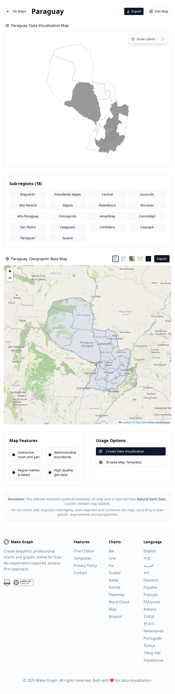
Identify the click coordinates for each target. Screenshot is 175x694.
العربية (149, 565)
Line (112, 558)
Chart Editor (84, 550)
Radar (114, 580)
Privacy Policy (85, 565)
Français (151, 594)
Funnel (114, 587)
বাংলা (146, 572)
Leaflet (126, 422)
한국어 (149, 623)
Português (153, 638)
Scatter (115, 572)
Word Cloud (119, 601)
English (150, 550)
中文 (147, 558)
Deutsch (151, 580)
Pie (111, 565)
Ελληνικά (152, 601)
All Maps (19, 11)
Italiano (150, 609)
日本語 (149, 616)
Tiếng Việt (152, 652)
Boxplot (115, 616)
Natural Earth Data (151, 499)
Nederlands (154, 631)
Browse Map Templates (124, 462)
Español (150, 587)
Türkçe (149, 645)
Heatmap (117, 594)
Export (136, 11)
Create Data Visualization (125, 451)
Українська (153, 660)
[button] (9, 271)
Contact (80, 572)
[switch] (161, 39)
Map (112, 609)
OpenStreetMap (145, 422)
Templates (82, 558)
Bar (112, 550)
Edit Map (161, 11)
